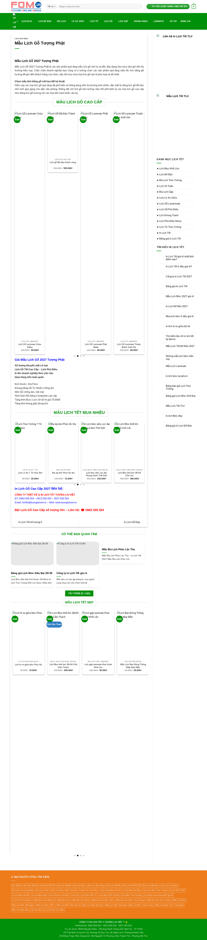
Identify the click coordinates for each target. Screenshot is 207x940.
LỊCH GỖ (108, 21)
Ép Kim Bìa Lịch (39, 910)
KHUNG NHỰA (141, 21)
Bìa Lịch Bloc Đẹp (96, 885)
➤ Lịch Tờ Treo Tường (169, 227)
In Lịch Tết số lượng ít (30, 522)
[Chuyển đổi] (194, 168)
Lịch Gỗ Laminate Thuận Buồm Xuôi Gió (120, 345)
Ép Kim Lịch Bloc (56, 910)
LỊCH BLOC (26, 21)
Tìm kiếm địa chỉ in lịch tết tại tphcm (180, 337)
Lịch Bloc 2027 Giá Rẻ (109, 895)
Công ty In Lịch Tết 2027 (179, 276)
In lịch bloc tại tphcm (177, 376)
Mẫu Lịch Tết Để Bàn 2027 (180, 346)
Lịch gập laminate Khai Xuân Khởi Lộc (96, 665)
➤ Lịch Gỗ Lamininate (168, 203)
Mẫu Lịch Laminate (176, 366)
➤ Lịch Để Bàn (165, 174)
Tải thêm (79, 593)
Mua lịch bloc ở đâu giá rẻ (180, 316)
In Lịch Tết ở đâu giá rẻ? (179, 266)
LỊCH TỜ (94, 21)
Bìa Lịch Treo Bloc (170, 885)
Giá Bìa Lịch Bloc (133, 890)
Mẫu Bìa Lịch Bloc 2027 (102, 900)
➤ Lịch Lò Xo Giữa (167, 197)
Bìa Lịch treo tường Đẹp (22, 890)
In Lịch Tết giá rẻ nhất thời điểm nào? (180, 258)
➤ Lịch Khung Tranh (167, 215)
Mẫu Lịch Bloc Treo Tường (141, 905)
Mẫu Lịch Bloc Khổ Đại (92, 905)
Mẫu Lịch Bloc (179, 900)
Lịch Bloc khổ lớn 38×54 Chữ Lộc (128, 474)
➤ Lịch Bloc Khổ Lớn (168, 168)
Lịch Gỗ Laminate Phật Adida (87, 345)
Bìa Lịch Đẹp (57, 890)
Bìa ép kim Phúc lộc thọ (63, 473)
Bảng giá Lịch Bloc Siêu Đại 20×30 (31, 573)
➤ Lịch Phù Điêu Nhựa (169, 221)
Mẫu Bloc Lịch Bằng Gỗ (44, 900)
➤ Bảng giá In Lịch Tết (169, 238)
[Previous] (15, 234)
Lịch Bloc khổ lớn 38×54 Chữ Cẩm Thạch (62, 665)
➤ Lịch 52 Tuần (165, 186)
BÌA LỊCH (61, 21)
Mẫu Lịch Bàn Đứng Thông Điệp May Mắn (132, 665)
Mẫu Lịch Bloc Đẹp (20, 910)
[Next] (143, 234)
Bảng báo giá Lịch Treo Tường (178, 387)
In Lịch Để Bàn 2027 (177, 306)
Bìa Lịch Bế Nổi (113, 885)
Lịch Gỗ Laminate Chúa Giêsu (20, 345)
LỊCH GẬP (123, 21)
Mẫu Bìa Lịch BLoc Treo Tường (130, 900)
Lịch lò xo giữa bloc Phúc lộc (27, 664)
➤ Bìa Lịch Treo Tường (169, 180)
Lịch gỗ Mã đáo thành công (54, 162)
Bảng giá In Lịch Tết (176, 286)
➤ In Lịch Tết (163, 233)
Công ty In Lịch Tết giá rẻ (72, 573)
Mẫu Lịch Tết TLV (175, 406)
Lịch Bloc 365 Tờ (89, 895)
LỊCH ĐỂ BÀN (44, 21)
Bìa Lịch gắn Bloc (151, 885)
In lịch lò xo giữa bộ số (178, 326)
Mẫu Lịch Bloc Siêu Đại (115, 905)
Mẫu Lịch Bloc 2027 (45, 905)
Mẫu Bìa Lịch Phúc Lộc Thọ (118, 549)
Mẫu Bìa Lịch (64, 900)
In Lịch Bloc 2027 (177, 890)
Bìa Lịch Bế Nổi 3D (131, 885)
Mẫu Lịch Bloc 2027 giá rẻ (180, 296)
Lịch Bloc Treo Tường (131, 895)
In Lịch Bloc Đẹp (39, 895)
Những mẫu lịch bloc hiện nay (180, 357)
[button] (194, 6)
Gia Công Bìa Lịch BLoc (111, 890)
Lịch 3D (75, 895)
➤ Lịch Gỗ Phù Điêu (167, 209)
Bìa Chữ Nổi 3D (31, 885)
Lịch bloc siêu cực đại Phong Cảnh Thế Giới (95, 474)
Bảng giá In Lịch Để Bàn (179, 425)
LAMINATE (159, 21)
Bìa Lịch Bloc (79, 885)
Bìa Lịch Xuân (42, 890)
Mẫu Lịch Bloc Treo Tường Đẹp (170, 905)
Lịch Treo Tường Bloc (21, 900)
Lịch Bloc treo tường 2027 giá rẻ (158, 895)
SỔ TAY (173, 21)
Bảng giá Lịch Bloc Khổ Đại (180, 396)
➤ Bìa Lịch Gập (165, 192)
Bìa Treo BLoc (72, 890)
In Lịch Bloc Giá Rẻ (20, 895)
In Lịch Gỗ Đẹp (132, 522)
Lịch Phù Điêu (21, 39)
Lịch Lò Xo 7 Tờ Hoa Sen (30, 473)
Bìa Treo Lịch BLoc (89, 890)
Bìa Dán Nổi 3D (47, 885)
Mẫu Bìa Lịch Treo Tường (158, 900)
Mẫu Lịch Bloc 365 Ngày (22, 905)
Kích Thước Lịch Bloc (59, 895)
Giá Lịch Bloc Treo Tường (155, 890)
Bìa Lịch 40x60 (63, 885)
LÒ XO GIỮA (78, 21)
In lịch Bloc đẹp (174, 416)
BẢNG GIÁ (186, 21)
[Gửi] (139, 6)
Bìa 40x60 (16, 885)
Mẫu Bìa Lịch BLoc (81, 900)
